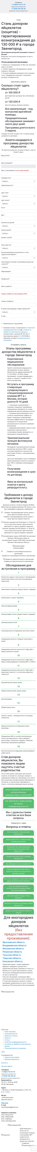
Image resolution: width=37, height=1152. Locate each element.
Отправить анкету (18, 345)
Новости (8, 1038)
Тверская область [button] (12, 958)
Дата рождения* (7, 163)
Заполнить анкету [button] (18, 82)
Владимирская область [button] (15, 945)
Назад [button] (18, 20)
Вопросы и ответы (11, 1036)
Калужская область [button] (13, 961)
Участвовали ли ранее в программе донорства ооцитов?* (17, 263)
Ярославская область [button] (14, 942)
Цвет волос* (5, 200)
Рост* (3, 208)
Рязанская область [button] (12, 951)
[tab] (18, 942)
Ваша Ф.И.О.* (5, 155)
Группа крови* (6, 230)
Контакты (4, 1063)
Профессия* (5, 279)
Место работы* (6, 286)
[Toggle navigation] (34, 15)
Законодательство (11, 1034)
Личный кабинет (6, 1066)
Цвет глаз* (5, 193)
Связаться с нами (18, 823)
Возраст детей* (6, 237)
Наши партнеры (10, 1031)
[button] (1, 988)
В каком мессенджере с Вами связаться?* (15, 309)
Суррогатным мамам (12, 1057)
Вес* (2, 215)
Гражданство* (6, 178)
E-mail (3, 316)
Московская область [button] (13, 948)
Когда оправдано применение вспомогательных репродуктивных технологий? (18, 792)
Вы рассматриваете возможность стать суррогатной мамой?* (15, 253)
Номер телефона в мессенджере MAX (14, 294)
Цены (3, 1052)
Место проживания (15, 170)
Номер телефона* (7, 301)
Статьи (7, 1040)
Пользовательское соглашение (15, 1048)
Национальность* (7, 185)
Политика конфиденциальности (16, 1042)
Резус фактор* (6, 245)
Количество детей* (7, 222)
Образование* (6, 271)
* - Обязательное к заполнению (12, 323)
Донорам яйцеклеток (12, 1059)
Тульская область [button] (12, 955)
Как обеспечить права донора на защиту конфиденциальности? (18, 803)
